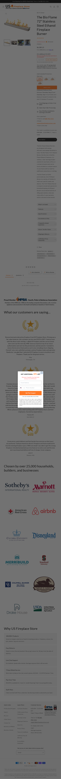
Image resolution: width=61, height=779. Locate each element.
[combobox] (22, 388)
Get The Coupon (31, 393)
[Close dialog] (42, 373)
